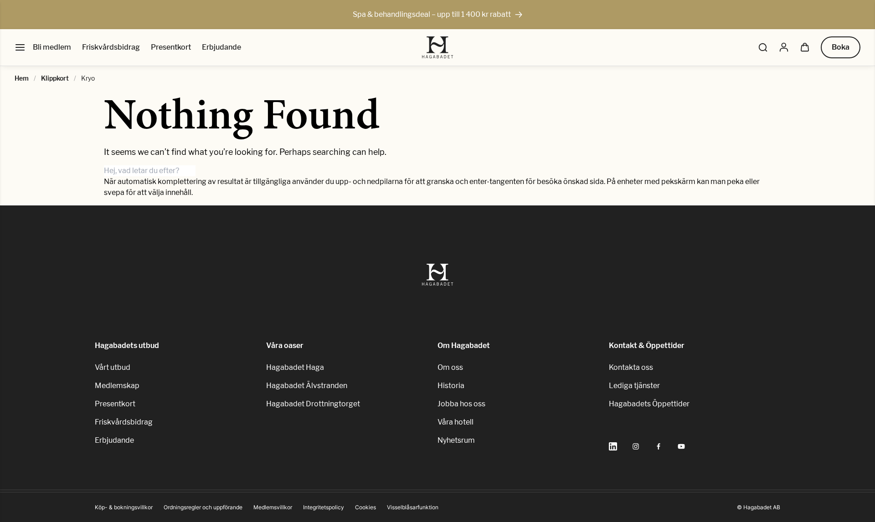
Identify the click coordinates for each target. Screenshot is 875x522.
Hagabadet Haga (295, 367)
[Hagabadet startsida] (437, 47)
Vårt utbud (112, 367)
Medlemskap (117, 385)
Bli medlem (52, 47)
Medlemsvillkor (272, 507)
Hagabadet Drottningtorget (313, 403)
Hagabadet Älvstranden (306, 385)
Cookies (365, 507)
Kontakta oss (631, 367)
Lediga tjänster (634, 385)
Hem (22, 78)
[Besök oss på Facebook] (658, 446)
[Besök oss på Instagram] (636, 446)
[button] (763, 47)
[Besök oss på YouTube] (681, 446)
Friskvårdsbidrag (111, 47)
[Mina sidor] (784, 47)
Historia (451, 385)
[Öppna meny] (20, 47)
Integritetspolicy (323, 507)
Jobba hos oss (461, 403)
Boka (840, 47)
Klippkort (55, 78)
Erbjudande (221, 47)
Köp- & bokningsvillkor (124, 507)
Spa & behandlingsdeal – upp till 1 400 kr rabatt (432, 14)
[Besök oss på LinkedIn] (613, 446)
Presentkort (171, 47)
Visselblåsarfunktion (412, 507)
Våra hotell (456, 422)
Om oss (450, 367)
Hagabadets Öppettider (649, 403)
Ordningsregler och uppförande (203, 507)
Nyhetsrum (456, 440)
